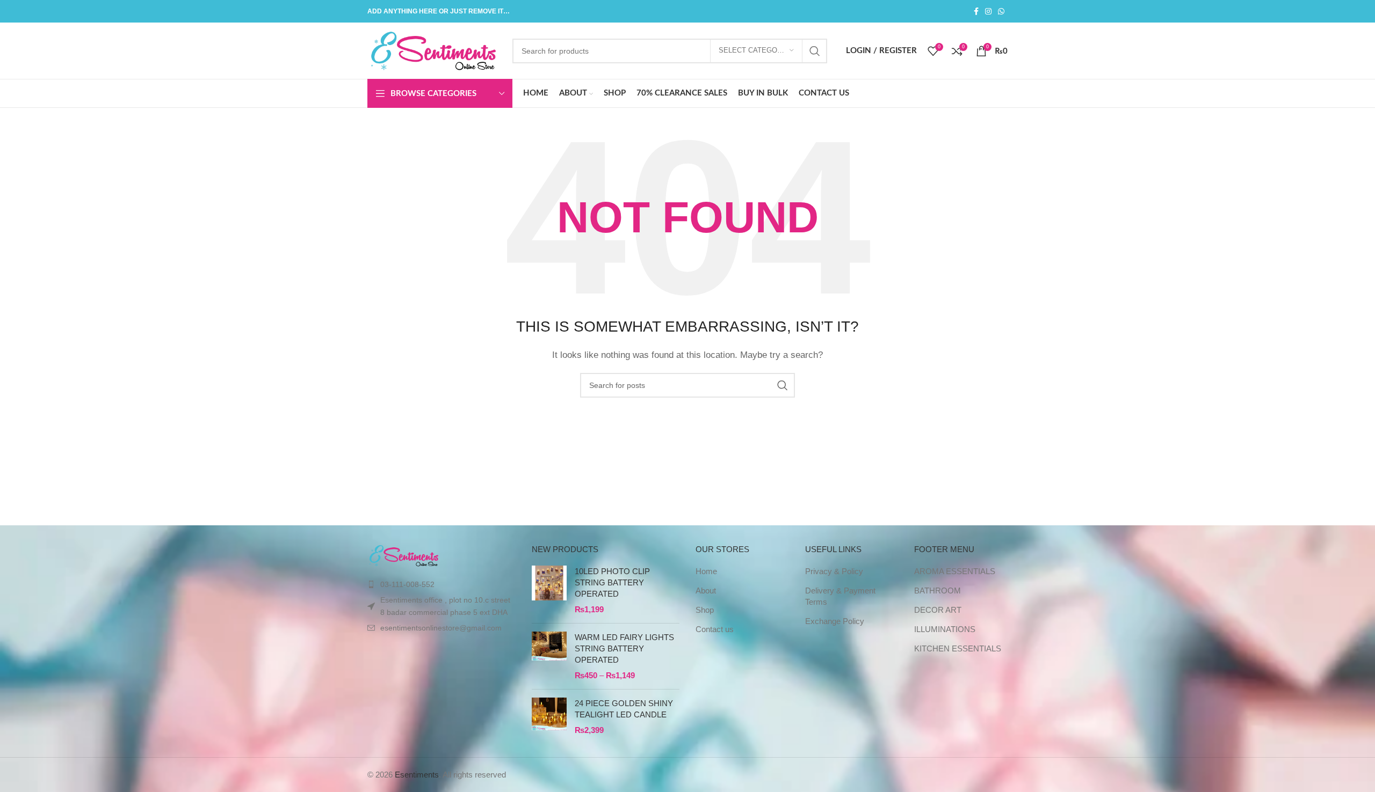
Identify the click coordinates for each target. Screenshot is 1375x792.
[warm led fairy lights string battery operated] (549, 656)
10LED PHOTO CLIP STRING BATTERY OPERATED (612, 582)
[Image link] (404, 555)
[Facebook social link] (976, 11)
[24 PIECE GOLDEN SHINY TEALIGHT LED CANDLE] (549, 717)
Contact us (715, 629)
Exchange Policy (834, 621)
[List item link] (441, 584)
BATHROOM (937, 590)
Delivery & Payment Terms (840, 596)
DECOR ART (937, 609)
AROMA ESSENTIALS (954, 571)
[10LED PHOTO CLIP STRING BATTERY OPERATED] (549, 590)
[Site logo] (434, 49)
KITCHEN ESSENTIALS (957, 648)
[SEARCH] (814, 51)
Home (706, 571)
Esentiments (417, 774)
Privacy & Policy (834, 571)
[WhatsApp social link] (1001, 11)
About (706, 590)
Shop (705, 609)
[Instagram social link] (988, 11)
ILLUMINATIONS (944, 629)
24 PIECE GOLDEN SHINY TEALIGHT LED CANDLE (624, 709)
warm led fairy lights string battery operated (624, 648)
